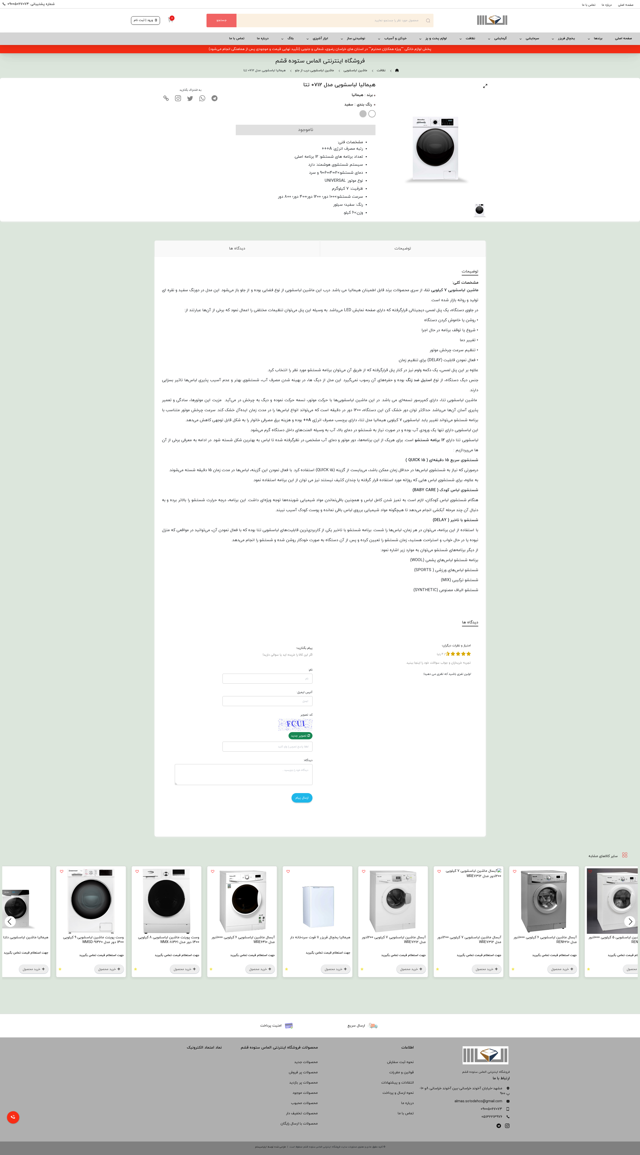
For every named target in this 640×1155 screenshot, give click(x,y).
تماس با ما (589, 5)
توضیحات (402, 248)
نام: (310, 670)
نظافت (470, 38)
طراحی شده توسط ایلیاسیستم (270, 1147)
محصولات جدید (306, 1062)
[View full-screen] (485, 86)
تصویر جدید (299, 736)
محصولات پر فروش (303, 1072)
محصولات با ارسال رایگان (299, 1123)
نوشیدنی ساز (356, 38)
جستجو (221, 20)
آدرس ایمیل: (304, 692)
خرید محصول (615, 969)
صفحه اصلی (625, 5)
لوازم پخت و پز (436, 38)
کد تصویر (306, 715)
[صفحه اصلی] (471, 20)
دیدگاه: (308, 760)
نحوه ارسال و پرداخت (398, 1093)
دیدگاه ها (237, 248)
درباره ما (607, 5)
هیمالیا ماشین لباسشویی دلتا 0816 (76, 937)
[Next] (10, 921)
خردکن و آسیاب (395, 38)
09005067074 (491, 1109)
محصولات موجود (305, 1093)
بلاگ (291, 38)
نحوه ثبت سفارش (400, 1062)
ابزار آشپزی (320, 38)
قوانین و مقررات (401, 1072)
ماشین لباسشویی (355, 70)
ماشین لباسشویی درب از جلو (314, 70)
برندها (598, 38)
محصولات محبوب (304, 1103)
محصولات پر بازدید (303, 1082)
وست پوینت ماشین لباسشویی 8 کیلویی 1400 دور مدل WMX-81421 (223, 940)
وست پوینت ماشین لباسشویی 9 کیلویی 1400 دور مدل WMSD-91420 (148, 940)
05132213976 (492, 1117)
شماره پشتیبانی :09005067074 (31, 4)
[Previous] (629, 921)
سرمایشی (532, 38)
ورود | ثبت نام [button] (144, 20)
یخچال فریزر (566, 38)
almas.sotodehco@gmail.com (478, 1101)
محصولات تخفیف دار (302, 1113)
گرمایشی (500, 38)
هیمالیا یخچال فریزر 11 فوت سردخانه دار (374, 937)
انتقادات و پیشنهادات (397, 1082)
